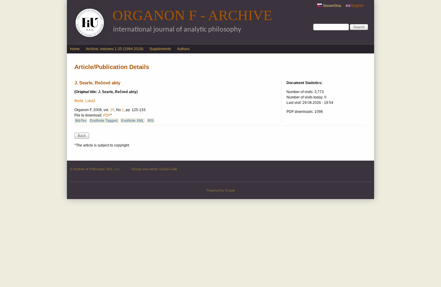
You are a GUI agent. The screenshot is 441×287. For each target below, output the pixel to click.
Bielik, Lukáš (84, 101)
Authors (183, 49)
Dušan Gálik (168, 169)
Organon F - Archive (192, 15)
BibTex (80, 121)
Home (75, 49)
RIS (151, 121)
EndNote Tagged (104, 121)
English (357, 6)
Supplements (160, 49)
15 (112, 110)
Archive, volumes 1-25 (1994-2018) (114, 49)
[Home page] (89, 38)
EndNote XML (132, 121)
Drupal (230, 190)
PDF (106, 115)
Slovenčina (331, 6)
